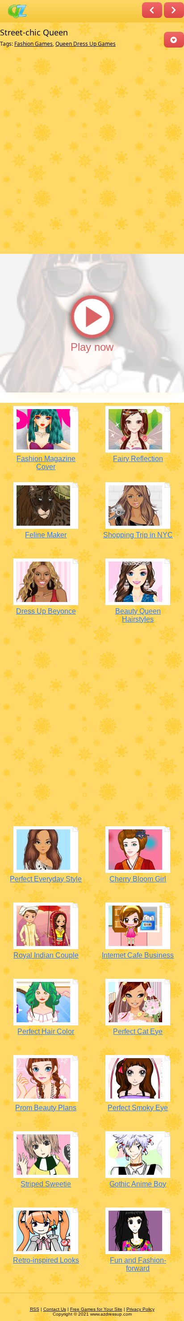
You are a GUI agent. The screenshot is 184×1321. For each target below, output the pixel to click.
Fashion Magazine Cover (46, 463)
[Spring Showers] (152, 10)
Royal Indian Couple (46, 955)
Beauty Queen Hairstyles (138, 615)
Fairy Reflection (138, 458)
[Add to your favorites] (174, 40)
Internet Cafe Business (138, 955)
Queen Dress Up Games (85, 44)
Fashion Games (33, 44)
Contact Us (54, 1309)
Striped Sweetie (46, 1184)
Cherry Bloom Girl (137, 879)
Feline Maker (46, 535)
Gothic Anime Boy (137, 1184)
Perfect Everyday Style (46, 879)
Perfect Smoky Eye (138, 1108)
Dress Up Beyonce (46, 611)
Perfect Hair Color (45, 1031)
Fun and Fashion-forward (138, 1264)
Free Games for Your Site (96, 1309)
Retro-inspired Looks (46, 1260)
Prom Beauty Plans (45, 1108)
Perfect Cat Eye (138, 1031)
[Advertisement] (92, 151)
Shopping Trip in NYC (138, 535)
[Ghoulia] (174, 10)
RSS (34, 1309)
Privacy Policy (140, 1309)
